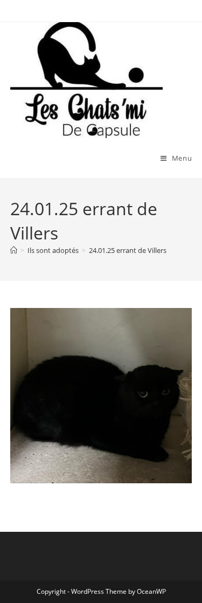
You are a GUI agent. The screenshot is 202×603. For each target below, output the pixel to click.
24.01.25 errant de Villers (127, 250)
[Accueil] (13, 250)
